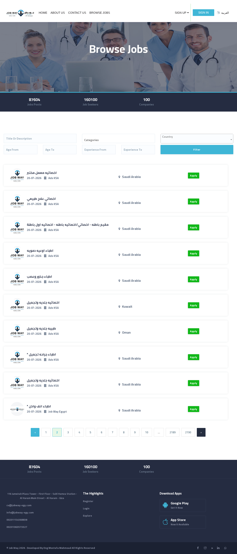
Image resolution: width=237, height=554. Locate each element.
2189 (173, 432)
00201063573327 (16, 527)
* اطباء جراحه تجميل (41, 354)
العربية (225, 12)
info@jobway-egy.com (20, 512)
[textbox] (120, 140)
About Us (58, 12)
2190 (188, 432)
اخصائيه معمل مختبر (42, 173)
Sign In (203, 12)
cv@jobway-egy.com (18, 505)
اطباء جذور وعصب (39, 277)
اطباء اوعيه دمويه (40, 251)
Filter (197, 149)
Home (43, 12)
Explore (87, 515)
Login (86, 508)
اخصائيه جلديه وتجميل (43, 302)
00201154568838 (16, 519)
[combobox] (118, 138)
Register (88, 501)
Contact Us (77, 12)
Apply (193, 175)
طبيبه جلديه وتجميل (41, 328)
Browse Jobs (99, 12)
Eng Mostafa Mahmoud (57, 547)
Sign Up (180, 12)
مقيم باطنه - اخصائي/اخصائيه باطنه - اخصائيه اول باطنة (68, 225)
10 (146, 432)
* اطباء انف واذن (39, 406)
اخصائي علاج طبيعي (41, 199)
